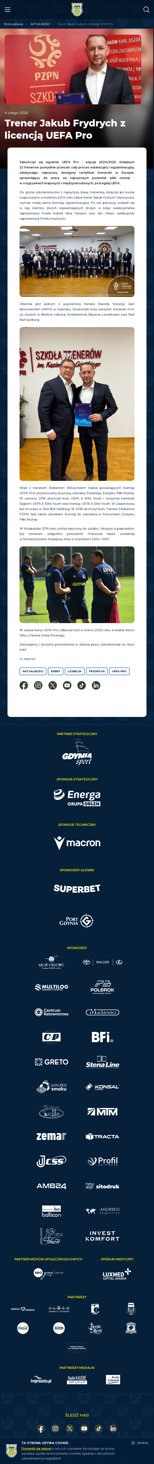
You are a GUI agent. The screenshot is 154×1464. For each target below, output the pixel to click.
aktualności (33, 671)
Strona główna (13, 24)
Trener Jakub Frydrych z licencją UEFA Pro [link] (85, 24)
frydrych (97, 671)
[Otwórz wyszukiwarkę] (146, 9)
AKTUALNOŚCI (40, 24)
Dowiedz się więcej (36, 1448)
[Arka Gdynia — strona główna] (77, 9)
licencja (75, 671)
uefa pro (119, 671)
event (55, 671)
